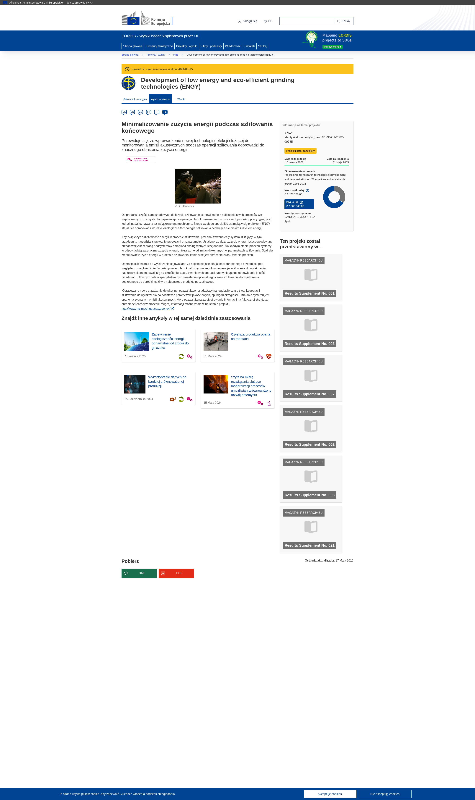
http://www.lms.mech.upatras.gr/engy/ (147, 308)
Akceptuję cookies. (330, 794)
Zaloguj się (250, 21)
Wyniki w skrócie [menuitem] (160, 99)
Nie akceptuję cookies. (385, 794)
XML (142, 573)
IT (157, 112)
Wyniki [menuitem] (181, 99)
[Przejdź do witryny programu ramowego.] (128, 83)
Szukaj (262, 46)
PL (165, 112)
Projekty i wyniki (186, 46)
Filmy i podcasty (211, 46)
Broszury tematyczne (159, 46)
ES (140, 112)
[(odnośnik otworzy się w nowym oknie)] (151, 18)
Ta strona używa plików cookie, (80, 794)
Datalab (250, 46)
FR (148, 112)
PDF (179, 573)
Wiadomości (233, 46)
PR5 (175, 54)
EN (132, 112)
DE (124, 112)
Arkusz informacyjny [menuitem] (135, 99)
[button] (268, 21)
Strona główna (132, 46)
